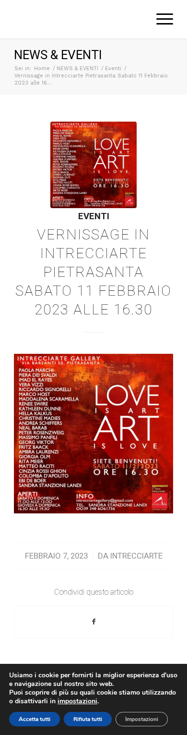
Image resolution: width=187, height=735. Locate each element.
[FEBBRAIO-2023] (93, 165)
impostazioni (77, 701)
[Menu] (160, 19)
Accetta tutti (34, 719)
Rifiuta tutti (87, 719)
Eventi (93, 216)
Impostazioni (141, 719)
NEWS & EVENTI (58, 55)
